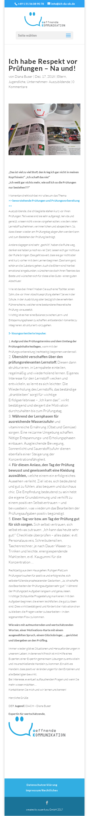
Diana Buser (24, 76)
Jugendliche (17, 82)
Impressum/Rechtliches (42, 790)
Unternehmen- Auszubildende (48, 82)
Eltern (61, 76)
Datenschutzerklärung (42, 784)
